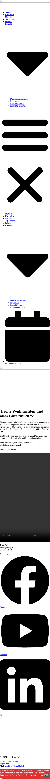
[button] (25, 160)
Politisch (8, 21)
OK (46, 775)
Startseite (8, 12)
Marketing (9, 17)
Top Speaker (10, 19)
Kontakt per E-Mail (18, 106)
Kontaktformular (17, 103)
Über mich (9, 15)
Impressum (14, 101)
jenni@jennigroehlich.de (15, 766)
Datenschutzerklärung (19, 99)
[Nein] (1, 778)
